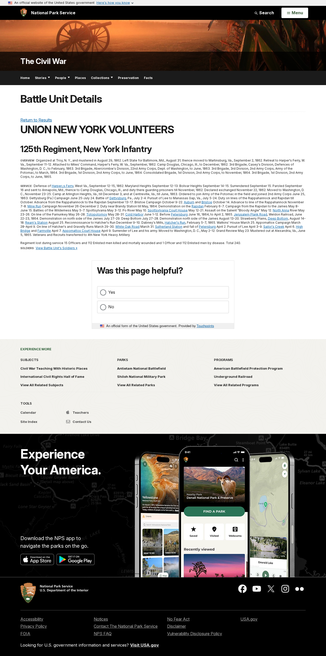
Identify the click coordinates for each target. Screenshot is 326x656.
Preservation (128, 78)
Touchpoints (205, 325)
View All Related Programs (236, 385)
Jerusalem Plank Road (250, 214)
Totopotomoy (96, 214)
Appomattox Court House (81, 231)
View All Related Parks (136, 385)
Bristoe (206, 202)
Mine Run (34, 206)
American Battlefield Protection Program (248, 368)
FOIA (25, 633)
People (60, 78)
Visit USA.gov (144, 645)
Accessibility (31, 619)
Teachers (80, 412)
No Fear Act (178, 619)
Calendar (28, 412)
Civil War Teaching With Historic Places (54, 368)
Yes (111, 292)
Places (80, 78)
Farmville (44, 231)
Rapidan (198, 206)
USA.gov (248, 619)
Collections (100, 78)
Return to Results (36, 120)
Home (25, 78)
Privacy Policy (33, 626)
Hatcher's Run (175, 222)
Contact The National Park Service (126, 626)
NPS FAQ (103, 633)
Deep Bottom (278, 218)
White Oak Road (127, 227)
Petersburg (179, 214)
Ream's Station (36, 222)
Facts (148, 78)
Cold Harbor (134, 214)
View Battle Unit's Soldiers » (56, 248)
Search (266, 12)
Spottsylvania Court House (168, 210)
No (111, 306)
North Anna (281, 210)
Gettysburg (117, 198)
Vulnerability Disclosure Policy (194, 633)
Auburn (189, 202)
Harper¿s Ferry (62, 186)
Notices (101, 619)
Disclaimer (176, 626)
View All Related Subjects (41, 385)
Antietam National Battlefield (141, 368)
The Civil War (43, 61)
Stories (40, 78)
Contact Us (81, 422)
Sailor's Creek (273, 227)
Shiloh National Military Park (141, 376)
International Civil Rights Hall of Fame (52, 376)
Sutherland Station (168, 227)
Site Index (28, 422)
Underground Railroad (233, 376)
